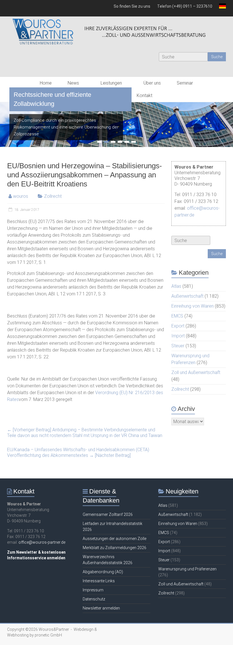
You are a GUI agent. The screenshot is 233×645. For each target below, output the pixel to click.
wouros (20, 196)
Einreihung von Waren (192, 306)
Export (177, 326)
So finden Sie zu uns (132, 6)
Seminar (185, 83)
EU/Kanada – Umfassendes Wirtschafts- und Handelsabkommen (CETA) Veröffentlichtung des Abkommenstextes (78, 452)
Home (46, 83)
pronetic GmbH (48, 635)
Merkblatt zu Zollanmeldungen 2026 (114, 547)
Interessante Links (99, 581)
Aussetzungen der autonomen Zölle (114, 538)
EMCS (177, 316)
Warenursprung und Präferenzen (187, 569)
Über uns (152, 83)
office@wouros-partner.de (41, 542)
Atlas (176, 286)
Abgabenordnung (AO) (103, 572)
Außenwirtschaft (187, 296)
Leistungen (111, 83)
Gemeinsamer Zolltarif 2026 (108, 514)
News (73, 83)
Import (178, 336)
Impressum (93, 590)
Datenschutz (94, 599)
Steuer (177, 345)
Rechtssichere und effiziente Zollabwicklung (52, 99)
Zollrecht (53, 196)
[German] (221, 8)
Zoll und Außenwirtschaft (195, 372)
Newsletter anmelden (101, 608)
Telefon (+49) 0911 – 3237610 (184, 6)
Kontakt (144, 95)
